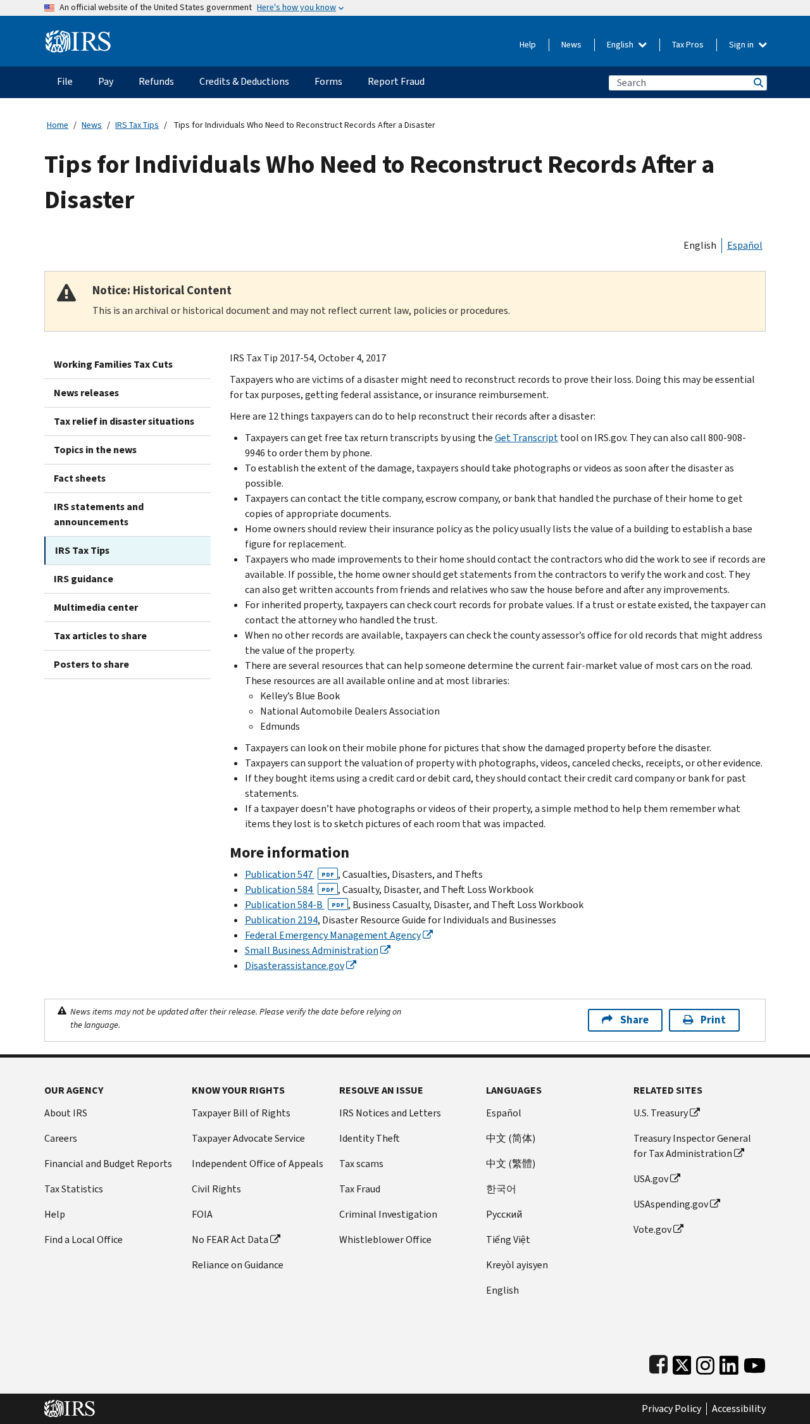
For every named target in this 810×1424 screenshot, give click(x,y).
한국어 (501, 1189)
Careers (60, 1138)
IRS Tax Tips (137, 125)
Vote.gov (652, 1229)
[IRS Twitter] (682, 1362)
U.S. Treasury (660, 1113)
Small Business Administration (311, 950)
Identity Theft (369, 1138)
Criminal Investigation (388, 1214)
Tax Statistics (73, 1189)
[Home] (78, 36)
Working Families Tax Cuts (113, 364)
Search (757, 83)
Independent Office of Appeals (257, 1163)
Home (57, 125)
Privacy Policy (671, 1408)
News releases (86, 392)
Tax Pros (688, 45)
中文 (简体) (510, 1138)
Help (528, 45)
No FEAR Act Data (230, 1239)
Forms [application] (328, 81)
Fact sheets (80, 478)
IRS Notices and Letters (390, 1113)
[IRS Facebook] (658, 1362)
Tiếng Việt (508, 1239)
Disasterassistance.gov (294, 965)
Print (713, 1020)
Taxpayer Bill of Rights (241, 1113)
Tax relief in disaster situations (124, 421)
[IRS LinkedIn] (729, 1362)
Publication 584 (289, 889)
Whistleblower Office (385, 1239)
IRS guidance (83, 578)
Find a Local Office (83, 1239)
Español (745, 245)
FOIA (202, 1214)
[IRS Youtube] (755, 1362)
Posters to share (91, 664)
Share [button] (634, 1020)
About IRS (65, 1113)
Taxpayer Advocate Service (248, 1138)
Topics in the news (95, 449)
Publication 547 (289, 874)
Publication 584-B (294, 904)
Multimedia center (96, 607)
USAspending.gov (670, 1204)
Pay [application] (105, 81)
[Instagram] (705, 1362)
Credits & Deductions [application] (244, 81)
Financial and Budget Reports (108, 1163)
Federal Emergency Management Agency (333, 935)
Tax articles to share (100, 635)
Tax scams (361, 1163)
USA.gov (650, 1178)
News (571, 45)
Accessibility (739, 1408)
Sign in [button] (742, 45)
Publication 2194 (281, 920)
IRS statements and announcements (99, 514)
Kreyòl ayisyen (517, 1264)
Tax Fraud (359, 1189)
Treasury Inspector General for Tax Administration (692, 1146)
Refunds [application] (156, 81)
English (621, 45)
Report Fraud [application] (396, 81)
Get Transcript (526, 437)
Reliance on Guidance (238, 1264)
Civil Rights (216, 1189)
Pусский (504, 1214)
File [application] (65, 81)
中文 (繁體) (510, 1163)
